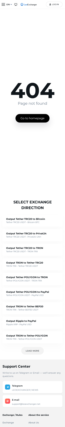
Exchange (8, 422)
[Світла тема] (15, 4)
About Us (33, 422)
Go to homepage (32, 118)
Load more (32, 351)
